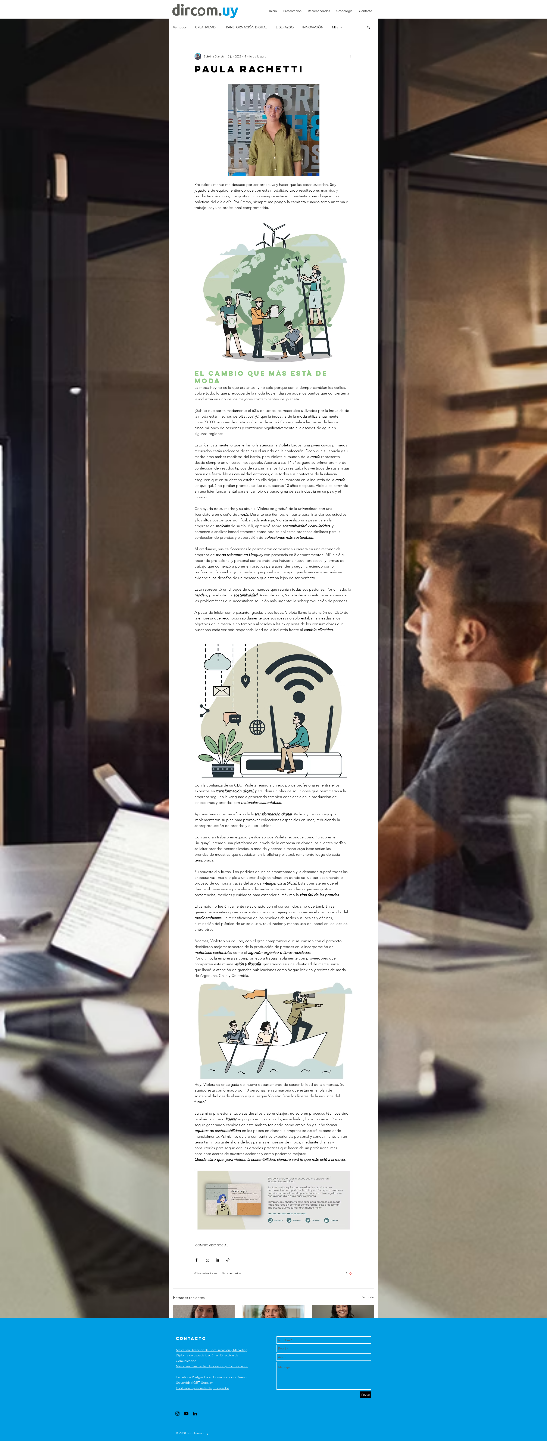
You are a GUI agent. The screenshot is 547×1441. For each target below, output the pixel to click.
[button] (368, 27)
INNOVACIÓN (312, 27)
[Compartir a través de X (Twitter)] (207, 1260)
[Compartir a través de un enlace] (228, 1260)
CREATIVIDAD (205, 27)
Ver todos (180, 27)
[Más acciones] (350, 56)
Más (335, 27)
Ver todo (368, 1297)
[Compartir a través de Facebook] (196, 1260)
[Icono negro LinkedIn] (195, 1413)
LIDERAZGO (285, 27)
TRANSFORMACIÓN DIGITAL (245, 27)
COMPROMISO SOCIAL (211, 1245)
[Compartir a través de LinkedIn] (217, 1260)
